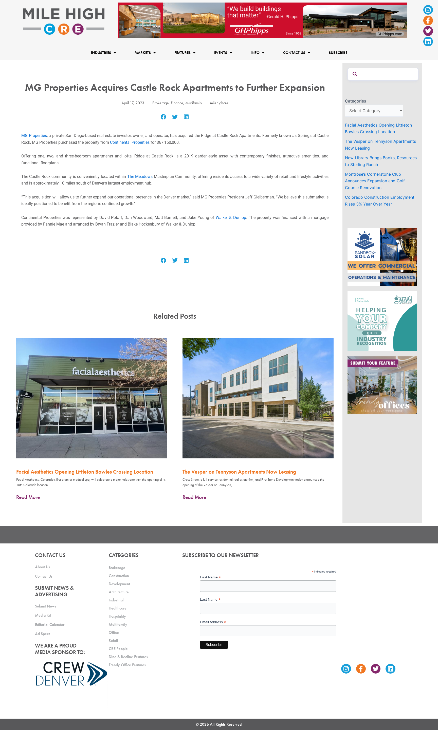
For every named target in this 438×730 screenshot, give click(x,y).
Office (114, 632)
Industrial (116, 600)
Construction (119, 575)
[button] (164, 117)
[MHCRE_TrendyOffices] (382, 384)
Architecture (119, 592)
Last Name (210, 599)
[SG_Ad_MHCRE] (382, 320)
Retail (113, 640)
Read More (28, 497)
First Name (210, 577)
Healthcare (117, 608)
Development (119, 583)
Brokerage (160, 103)
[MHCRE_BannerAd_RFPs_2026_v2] (262, 20)
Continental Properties (130, 142)
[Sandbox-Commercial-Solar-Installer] (382, 256)
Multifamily (193, 103)
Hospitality (117, 616)
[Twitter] (428, 31)
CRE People (118, 648)
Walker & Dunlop (231, 217)
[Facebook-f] (428, 20)
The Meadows (140, 176)
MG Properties (34, 135)
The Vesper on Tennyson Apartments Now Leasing (239, 471)
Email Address (213, 622)
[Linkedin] (428, 41)
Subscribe (338, 52)
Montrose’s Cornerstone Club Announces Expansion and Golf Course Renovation (375, 181)
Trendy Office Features (127, 664)
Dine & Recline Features (128, 656)
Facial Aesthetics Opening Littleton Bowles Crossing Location (84, 471)
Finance (177, 103)
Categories (355, 101)
